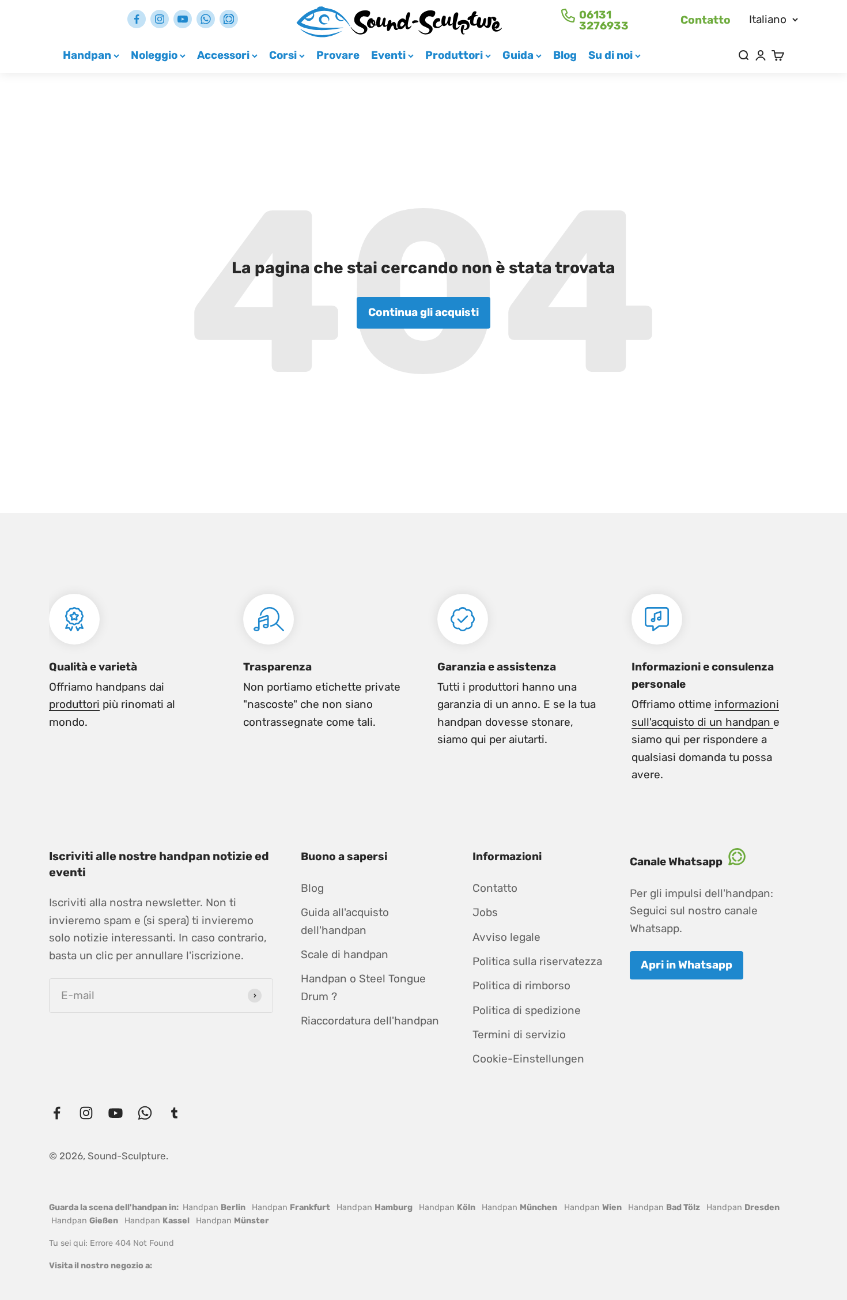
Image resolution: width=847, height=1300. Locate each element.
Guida (518, 55)
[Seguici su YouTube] (182, 19)
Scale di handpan (344, 954)
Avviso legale (506, 937)
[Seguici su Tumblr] (229, 19)
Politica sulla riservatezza (537, 961)
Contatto (705, 20)
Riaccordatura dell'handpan (370, 1020)
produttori (74, 704)
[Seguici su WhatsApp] (205, 19)
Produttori (454, 55)
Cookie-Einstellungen (528, 1058)
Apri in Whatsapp (686, 964)
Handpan (87, 55)
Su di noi (610, 55)
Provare (338, 55)
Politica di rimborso (521, 985)
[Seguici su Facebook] (136, 19)
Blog (565, 55)
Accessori (223, 55)
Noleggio (154, 55)
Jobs (485, 912)
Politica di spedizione (526, 1010)
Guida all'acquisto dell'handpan (345, 921)
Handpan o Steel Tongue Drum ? (363, 987)
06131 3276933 (604, 20)
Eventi (388, 55)
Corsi (283, 55)
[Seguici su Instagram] (159, 19)
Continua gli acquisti (423, 312)
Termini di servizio (519, 1034)
